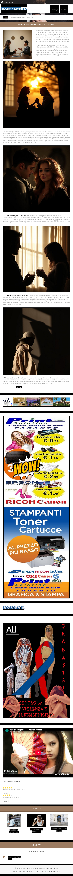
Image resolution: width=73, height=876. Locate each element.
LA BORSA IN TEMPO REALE (59, 829)
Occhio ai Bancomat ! (14, 831)
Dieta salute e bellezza (36, 830)
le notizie (64, 10)
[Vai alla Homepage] (14, 9)
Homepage (54, 10)
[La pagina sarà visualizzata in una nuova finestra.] (17, 44)
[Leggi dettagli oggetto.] (14, 826)
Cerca (2, 2)
